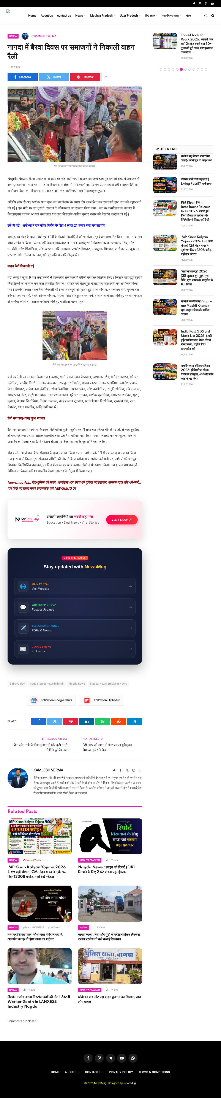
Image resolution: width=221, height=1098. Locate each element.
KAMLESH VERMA (45, 35)
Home (32, 15)
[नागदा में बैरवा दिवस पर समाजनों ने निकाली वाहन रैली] (75, 124)
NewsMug (129, 1083)
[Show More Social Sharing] (105, 77)
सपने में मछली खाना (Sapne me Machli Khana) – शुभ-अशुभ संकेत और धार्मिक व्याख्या (196, 308)
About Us (47, 15)
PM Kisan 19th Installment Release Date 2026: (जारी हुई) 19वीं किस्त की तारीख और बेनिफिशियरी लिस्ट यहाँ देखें (195, 211)
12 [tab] (206, 69)
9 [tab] (194, 69)
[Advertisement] (183, 109)
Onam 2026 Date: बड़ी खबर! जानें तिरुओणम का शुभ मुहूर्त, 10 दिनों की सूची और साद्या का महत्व (195, 44)
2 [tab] (165, 69)
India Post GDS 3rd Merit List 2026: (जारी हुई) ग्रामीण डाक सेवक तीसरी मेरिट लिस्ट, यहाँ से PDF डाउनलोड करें (196, 340)
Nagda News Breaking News (108, 683)
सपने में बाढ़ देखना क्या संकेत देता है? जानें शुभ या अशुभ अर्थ (196, 158)
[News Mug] (12, 15)
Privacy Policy (121, 1072)
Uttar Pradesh (129, 15)
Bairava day (17, 683)
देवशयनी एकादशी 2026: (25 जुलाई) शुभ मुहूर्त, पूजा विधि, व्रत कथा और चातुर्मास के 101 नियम (197, 278)
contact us (64, 15)
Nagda (13, 36)
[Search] (212, 15)
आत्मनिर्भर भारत (170, 15)
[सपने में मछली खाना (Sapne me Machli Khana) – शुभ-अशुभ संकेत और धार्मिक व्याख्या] (165, 307)
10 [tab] (198, 69)
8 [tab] (190, 69)
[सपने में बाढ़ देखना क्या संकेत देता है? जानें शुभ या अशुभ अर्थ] (165, 162)
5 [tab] (177, 69)
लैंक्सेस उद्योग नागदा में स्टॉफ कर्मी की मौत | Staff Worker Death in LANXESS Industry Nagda (39, 1001)
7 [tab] (185, 69)
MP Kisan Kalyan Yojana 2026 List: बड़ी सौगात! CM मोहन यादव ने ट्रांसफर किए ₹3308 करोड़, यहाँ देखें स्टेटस (37, 872)
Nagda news (77, 683)
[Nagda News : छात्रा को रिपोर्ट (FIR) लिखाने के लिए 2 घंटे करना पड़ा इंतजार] (110, 836)
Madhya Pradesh (101, 15)
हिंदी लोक (150, 15)
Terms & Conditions (154, 1072)
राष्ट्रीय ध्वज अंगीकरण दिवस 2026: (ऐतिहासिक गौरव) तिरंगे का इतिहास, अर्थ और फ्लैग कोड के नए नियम (197, 372)
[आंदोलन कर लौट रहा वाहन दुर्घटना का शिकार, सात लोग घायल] (110, 966)
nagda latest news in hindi (46, 683)
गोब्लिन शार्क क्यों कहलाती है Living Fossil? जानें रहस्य (196, 182)
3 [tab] (169, 69)
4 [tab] (173, 69)
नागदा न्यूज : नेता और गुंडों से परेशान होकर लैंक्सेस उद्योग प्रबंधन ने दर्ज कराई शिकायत (109, 937)
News (79, 15)
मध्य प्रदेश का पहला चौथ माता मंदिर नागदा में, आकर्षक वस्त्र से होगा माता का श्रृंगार (35, 937)
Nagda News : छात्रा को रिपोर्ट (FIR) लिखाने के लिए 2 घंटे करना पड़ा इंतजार (106, 869)
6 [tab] (181, 69)
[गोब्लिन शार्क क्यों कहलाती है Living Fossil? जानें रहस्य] (165, 185)
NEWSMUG (63, 488)
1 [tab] (161, 69)
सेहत (188, 15)
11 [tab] (202, 69)
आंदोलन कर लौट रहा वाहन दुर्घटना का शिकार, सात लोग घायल (109, 999)
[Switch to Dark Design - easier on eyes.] (205, 15)
